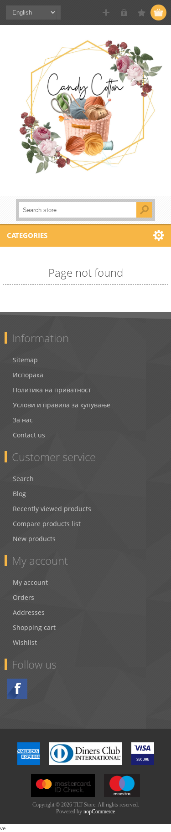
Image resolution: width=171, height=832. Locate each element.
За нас (23, 420)
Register (106, 12)
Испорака (28, 374)
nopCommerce (99, 811)
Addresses (29, 612)
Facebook (17, 689)
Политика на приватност (52, 390)
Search (23, 478)
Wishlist (25, 642)
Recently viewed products (52, 508)
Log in (124, 12)
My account (30, 582)
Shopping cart (34, 627)
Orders (23, 597)
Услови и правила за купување (61, 405)
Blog (19, 493)
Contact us (29, 435)
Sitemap (25, 359)
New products (34, 538)
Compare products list (47, 523)
